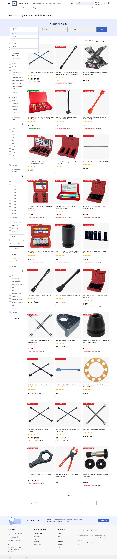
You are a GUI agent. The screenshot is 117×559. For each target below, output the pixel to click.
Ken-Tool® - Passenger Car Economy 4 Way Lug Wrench (40, 430)
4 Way (13, 231)
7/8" (13, 155)
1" (12, 161)
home (9, 12)
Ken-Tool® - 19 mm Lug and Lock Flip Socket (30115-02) (68, 162)
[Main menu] (9, 3)
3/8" (13, 131)
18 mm (14, 204)
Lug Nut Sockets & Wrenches (40, 12)
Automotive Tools (16, 12)
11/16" (13, 146)
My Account (37, 539)
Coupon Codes (61, 539)
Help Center (37, 536)
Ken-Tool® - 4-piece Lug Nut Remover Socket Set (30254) (40, 207)
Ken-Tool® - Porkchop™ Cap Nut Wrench (39, 474)
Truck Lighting (34, 8)
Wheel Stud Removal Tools (17, 87)
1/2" (13, 137)
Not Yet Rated (15, 261)
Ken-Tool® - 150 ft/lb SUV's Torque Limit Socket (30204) (94, 118)
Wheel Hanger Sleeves (18, 80)
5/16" (13, 128)
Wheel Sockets (16, 58)
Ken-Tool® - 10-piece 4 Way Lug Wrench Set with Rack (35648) (95, 73)
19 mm (14, 207)
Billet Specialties (16, 293)
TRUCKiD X (83, 530)
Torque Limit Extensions (15, 54)
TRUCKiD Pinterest (91, 530)
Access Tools (15, 278)
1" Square (14, 109)
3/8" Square (15, 100)
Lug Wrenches (15, 61)
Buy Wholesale (61, 547)
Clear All (17, 318)
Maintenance (103, 8)
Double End (15, 228)
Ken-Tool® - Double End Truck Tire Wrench (40, 296)
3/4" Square (15, 106)
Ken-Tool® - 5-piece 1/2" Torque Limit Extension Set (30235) (65, 207)
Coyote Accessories (17, 302)
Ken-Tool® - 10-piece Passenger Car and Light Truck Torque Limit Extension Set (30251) (40, 118)
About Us (60, 533)
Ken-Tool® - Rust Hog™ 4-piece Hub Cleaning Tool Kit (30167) (96, 475)
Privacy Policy (37, 544)
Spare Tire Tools (16, 67)
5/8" (13, 143)
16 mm (14, 198)
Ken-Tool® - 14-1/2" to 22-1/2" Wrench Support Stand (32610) (66, 118)
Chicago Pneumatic (17, 299)
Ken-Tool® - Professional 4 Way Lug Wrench (40, 72)
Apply (16, 248)
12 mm (14, 189)
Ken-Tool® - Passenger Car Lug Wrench (94, 429)
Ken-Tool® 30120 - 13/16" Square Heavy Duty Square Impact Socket (96, 341)
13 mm (14, 186)
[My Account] (105, 3)
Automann (14, 290)
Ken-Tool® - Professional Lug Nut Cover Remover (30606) (66, 475)
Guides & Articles (62, 536)
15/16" (13, 158)
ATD (13, 287)
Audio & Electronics (89, 8)
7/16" (13, 134)
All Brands (60, 544)
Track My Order (38, 533)
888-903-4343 (98, 4)
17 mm (14, 201)
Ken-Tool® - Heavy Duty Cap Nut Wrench (66, 340)
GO (102, 29)
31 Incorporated (16, 276)
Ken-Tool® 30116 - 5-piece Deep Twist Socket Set (96, 252)
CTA (13, 305)
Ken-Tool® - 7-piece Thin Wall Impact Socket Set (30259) (40, 252)
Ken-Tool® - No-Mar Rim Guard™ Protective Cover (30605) (95, 386)
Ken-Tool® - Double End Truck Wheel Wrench (68, 296)
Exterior (23, 8)
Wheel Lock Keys (16, 83)
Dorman (14, 308)
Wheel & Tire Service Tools (26, 12)
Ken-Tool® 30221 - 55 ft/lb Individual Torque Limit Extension (68, 386)
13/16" (13, 152)
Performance (60, 8)
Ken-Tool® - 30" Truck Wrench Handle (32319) (96, 162)
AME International (16, 281)
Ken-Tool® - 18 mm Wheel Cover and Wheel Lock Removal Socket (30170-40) (40, 162)
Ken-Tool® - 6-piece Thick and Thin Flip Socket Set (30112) (94, 207)
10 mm (14, 181)
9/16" (13, 140)
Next (105, 503)
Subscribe (104, 520)
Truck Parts (48, 8)
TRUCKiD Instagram (95, 530)
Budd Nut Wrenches (17, 64)
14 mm (14, 192)
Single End (15, 225)
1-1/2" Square (15, 112)
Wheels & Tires (74, 8)
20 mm (14, 210)
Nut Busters (15, 70)
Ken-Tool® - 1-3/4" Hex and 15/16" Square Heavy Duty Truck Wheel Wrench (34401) (67, 73)
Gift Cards (60, 541)
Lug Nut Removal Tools (16, 73)
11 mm (14, 183)
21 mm (14, 213)
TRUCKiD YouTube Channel (87, 530)
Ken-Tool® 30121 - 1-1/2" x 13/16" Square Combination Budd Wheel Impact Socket (67, 252)
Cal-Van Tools (15, 296)
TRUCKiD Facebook (79, 530)
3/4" (13, 149)
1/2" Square (15, 103)
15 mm (14, 195)
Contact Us (37, 547)
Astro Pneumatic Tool (18, 284)
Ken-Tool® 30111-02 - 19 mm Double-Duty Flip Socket (95, 296)
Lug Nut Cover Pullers (17, 77)
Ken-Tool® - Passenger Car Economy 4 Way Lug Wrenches (67, 430)
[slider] (9, 240)
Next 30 (69, 495)
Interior (12, 8)
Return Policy (37, 541)
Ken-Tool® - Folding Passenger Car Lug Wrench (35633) (39, 341)
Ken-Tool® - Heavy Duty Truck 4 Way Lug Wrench (39, 386)
